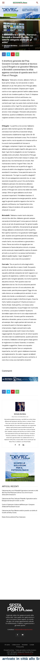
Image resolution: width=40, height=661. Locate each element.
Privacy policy (20, 647)
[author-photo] (20, 411)
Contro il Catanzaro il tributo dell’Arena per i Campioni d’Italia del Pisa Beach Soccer (18, 505)
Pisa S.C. (13, 31)
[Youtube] (23, 635)
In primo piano (6, 31)
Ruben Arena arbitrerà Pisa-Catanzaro (14, 517)
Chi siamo (7, 645)
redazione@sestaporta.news (24, 629)
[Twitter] (8, 54)
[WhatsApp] (17, 54)
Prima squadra (20, 31)
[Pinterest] (13, 54)
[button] (37, 2)
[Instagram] (20, 445)
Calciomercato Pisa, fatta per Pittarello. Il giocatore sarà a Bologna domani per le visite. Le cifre (19, 499)
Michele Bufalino (10, 46)
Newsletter (25, 645)
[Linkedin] (24, 445)
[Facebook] (4, 54)
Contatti (32, 645)
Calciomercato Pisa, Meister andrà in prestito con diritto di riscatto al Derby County (19, 511)
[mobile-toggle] (3, 2)
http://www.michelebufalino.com (20, 416)
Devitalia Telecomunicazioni (25, 654)
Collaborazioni (16, 645)
